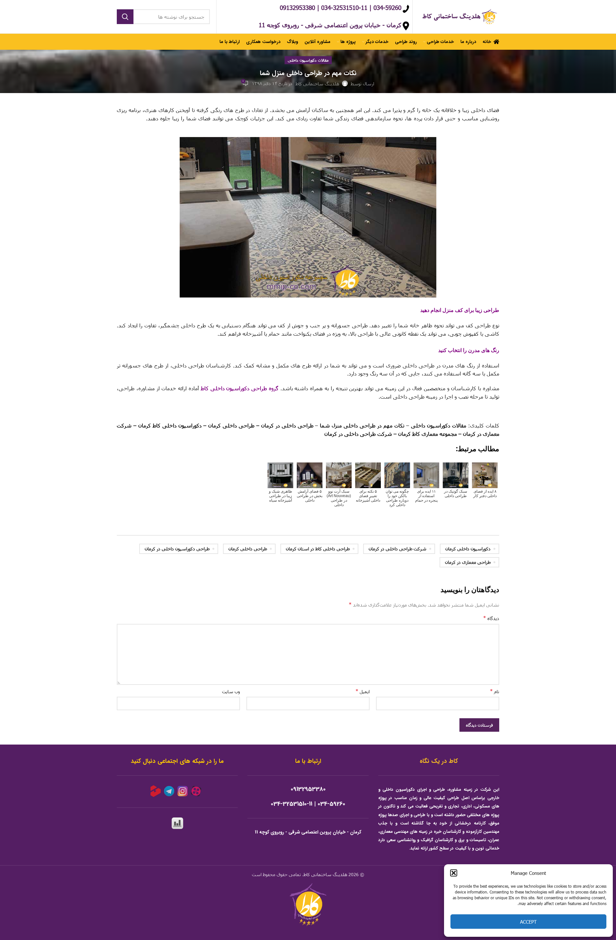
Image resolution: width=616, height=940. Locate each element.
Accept (528, 922)
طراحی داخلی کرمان (247, 548)
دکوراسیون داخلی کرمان (468, 548)
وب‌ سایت (231, 691)
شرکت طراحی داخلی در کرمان (397, 548)
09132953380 (308, 789)
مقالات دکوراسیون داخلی (308, 60)
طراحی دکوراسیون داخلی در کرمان (177, 548)
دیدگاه (491, 618)
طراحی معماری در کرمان (468, 562)
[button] (453, 873)
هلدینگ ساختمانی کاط (325, 874)
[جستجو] (125, 16)
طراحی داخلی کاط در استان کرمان (318, 548)
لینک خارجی (486, 411)
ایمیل (362, 691)
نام (494, 691)
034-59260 (331, 804)
